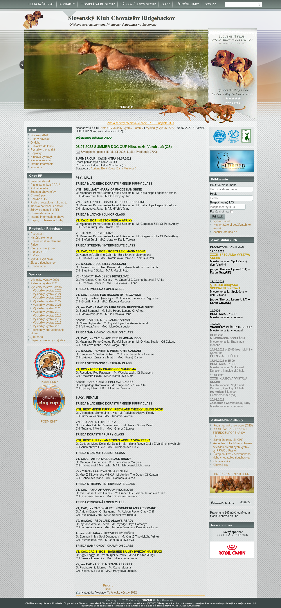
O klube (35, 142)
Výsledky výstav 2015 (47, 326)
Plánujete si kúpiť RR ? (45, 184)
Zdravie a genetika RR (45, 209)
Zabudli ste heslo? (225, 232)
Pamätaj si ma (219, 211)
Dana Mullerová (126, 168)
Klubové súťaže (40, 160)
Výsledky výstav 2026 (45, 279)
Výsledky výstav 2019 (47, 311)
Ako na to (37, 336)
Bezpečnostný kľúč (222, 202)
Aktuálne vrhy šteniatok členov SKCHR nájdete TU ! (140, 123)
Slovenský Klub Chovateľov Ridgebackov (121, 17)
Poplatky (36, 153)
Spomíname (38, 266)
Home (104, 128)
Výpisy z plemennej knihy (47, 220)
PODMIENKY (49, 382)
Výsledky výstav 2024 (47, 294)
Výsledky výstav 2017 (47, 319)
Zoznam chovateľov (43, 191)
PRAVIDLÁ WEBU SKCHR (98, 4)
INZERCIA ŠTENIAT (41, 4)
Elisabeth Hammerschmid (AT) (223, 393)
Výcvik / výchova (42, 259)
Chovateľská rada (42, 213)
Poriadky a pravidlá (43, 149)
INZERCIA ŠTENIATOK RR (231, 474)
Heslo (213, 193)
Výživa (35, 255)
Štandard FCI (39, 234)
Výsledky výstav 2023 (47, 297)
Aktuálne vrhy (39, 188)
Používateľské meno (223, 185)
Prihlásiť (217, 216)
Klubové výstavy (41, 156)
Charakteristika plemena (46, 241)
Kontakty (36, 167)
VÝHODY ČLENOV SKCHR (138, 4)
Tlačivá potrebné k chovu (47, 206)
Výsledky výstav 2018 (47, 315)
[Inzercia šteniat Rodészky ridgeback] (232, 492)
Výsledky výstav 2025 (47, 290)
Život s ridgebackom (43, 262)
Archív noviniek (40, 138)
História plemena (41, 237)
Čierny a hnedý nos (43, 248)
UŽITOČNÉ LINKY (187, 4)
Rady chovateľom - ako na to (49, 202)
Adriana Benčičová (103, 168)
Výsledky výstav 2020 (47, 308)
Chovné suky (39, 199)
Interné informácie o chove (47, 216)
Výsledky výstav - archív (46, 287)
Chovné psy (38, 195)
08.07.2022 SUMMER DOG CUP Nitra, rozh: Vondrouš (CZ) (124, 147)
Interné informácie (42, 163)
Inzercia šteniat (40, 181)
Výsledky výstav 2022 (47, 301)
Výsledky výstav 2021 (47, 304)
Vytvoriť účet (221, 221)
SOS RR (210, 4)
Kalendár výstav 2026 (44, 283)
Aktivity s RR (39, 252)
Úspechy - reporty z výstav (48, 340)
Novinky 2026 (39, 135)
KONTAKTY (67, 4)
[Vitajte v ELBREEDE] (232, 152)
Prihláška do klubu (42, 146)
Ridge (34, 244)
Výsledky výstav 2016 (47, 322)
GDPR (166, 4)
